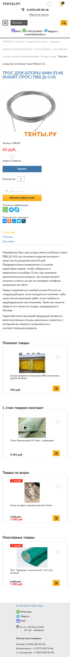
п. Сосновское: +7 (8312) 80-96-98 (35, 652)
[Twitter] (19, 221)
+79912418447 (34, 31)
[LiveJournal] (24, 221)
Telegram (52, 31)
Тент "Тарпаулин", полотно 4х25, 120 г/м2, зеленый (31, 571)
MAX (17, 31)
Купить (22, 169)
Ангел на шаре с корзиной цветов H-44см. (31, 505)
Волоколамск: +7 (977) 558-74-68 (34, 648)
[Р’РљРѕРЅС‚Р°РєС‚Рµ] (5, 221)
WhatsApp (26, 612)
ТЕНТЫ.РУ (8, 42)
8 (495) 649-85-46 (38, 10)
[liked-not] (58, 357)
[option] (35, 370)
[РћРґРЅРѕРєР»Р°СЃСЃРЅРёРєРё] (9, 221)
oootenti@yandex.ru (35, 34)
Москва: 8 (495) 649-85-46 (30, 644)
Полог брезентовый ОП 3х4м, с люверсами (32, 441)
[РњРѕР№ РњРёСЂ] (14, 221)
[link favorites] (49, 4)
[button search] (63, 22)
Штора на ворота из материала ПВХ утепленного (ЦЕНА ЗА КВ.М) (34, 377)
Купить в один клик (22, 197)
